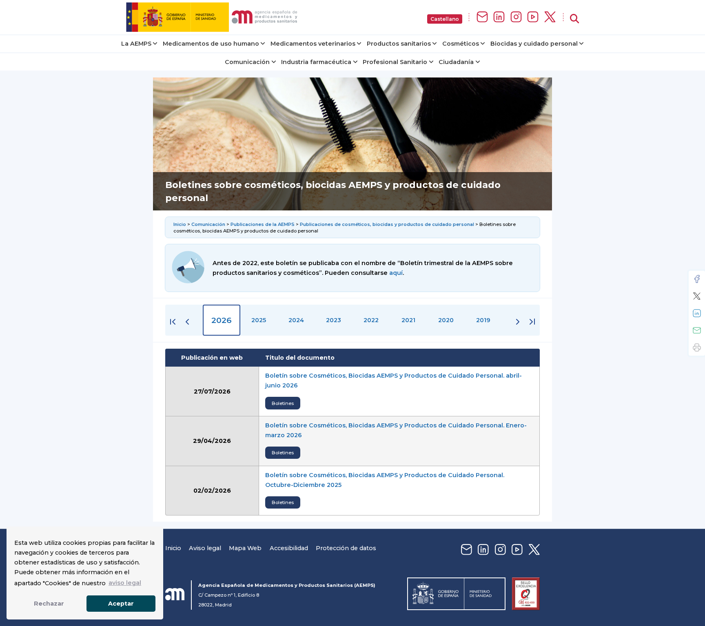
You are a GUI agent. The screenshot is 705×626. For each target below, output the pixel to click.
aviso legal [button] (125, 582)
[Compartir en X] (697, 296)
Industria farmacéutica (316, 62)
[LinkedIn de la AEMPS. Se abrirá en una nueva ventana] (498, 17)
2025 (258, 320)
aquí (396, 273)
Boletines (283, 403)
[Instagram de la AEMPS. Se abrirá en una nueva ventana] (516, 17)
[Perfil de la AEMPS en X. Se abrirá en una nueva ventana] (549, 17)
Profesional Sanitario (395, 62)
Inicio (180, 224)
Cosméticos (460, 43)
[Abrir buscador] (574, 19)
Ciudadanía (456, 62)
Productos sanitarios (399, 43)
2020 (446, 320)
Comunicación (247, 62)
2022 (371, 320)
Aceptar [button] (121, 603)
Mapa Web (245, 548)
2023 (333, 320)
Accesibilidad (289, 548)
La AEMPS (136, 43)
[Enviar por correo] (697, 330)
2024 (296, 320)
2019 (483, 320)
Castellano (444, 19)
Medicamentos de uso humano (211, 43)
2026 (221, 320)
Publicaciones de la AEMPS (263, 224)
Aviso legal (205, 548)
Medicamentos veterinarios (312, 43)
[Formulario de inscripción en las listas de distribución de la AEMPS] (482, 17)
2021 (408, 320)
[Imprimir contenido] (697, 347)
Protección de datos (346, 548)
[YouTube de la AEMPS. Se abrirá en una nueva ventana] (532, 17)
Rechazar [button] (49, 603)
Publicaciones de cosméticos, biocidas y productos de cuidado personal (387, 224)
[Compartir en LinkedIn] (697, 313)
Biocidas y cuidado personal (534, 43)
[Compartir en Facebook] (697, 279)
